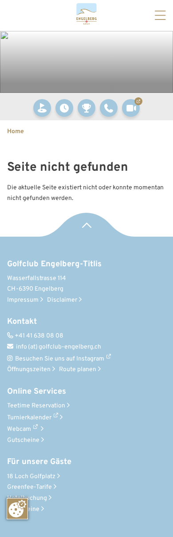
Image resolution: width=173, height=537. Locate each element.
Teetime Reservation (38, 406)
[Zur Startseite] (86, 15)
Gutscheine (25, 440)
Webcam (19, 429)
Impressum (25, 300)
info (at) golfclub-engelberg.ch (54, 347)
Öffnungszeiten (31, 369)
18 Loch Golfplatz (33, 476)
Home (15, 131)
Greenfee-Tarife (31, 487)
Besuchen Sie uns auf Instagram (59, 359)
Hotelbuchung (29, 498)
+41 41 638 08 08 (35, 336)
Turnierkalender (29, 418)
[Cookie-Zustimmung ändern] (17, 508)
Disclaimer (64, 300)
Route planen (80, 369)
